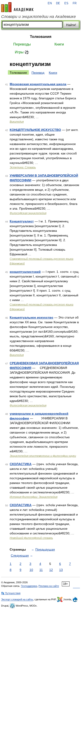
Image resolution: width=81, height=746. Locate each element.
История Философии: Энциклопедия (33, 497)
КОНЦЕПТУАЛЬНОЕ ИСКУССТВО (35, 130)
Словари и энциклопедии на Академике (38, 16)
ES (66, 3)
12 (51, 570)
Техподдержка (29, 586)
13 (61, 570)
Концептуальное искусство (31, 317)
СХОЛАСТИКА (21, 464)
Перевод (38, 72)
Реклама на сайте (48, 586)
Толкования (40, 37)
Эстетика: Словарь (23, 167)
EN (50, 3)
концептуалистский (25, 271)
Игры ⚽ (22, 52)
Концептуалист (22, 221)
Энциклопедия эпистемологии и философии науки (43, 456)
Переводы (22, 44)
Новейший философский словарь (31, 538)
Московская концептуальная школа (38, 84)
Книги (59, 44)
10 (31, 570)
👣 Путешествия (10, 593)
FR (74, 3)
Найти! (71, 25)
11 (41, 570)
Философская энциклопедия (28, 213)
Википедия (17, 121)
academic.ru (17, 7)
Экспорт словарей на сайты (17, 599)
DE (58, 3)
